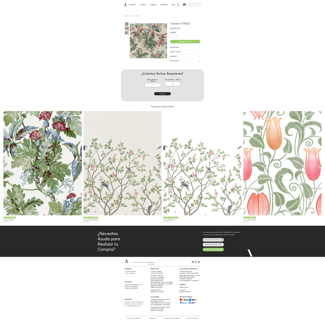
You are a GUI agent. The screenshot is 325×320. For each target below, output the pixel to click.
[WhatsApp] (199, 262)
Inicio (126, 16)
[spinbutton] (174, 35)
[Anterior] (1, 163)
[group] (162, 167)
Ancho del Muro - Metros (153, 80)
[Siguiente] (324, 163)
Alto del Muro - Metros (172, 79)
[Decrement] (171, 35)
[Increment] (176, 35)
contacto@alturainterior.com (133, 284)
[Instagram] (193, 262)
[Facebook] (195, 262)
